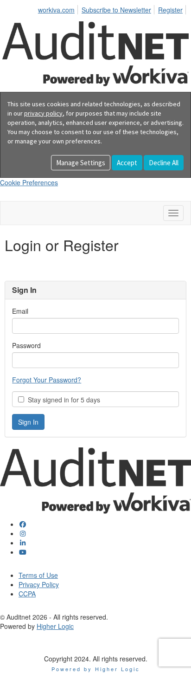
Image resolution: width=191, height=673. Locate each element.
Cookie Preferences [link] (29, 182)
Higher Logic (55, 626)
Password (26, 345)
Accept (127, 162)
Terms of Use (38, 575)
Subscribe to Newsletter (116, 9)
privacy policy (43, 113)
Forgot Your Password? (46, 379)
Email (20, 311)
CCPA (27, 593)
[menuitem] (59, 8)
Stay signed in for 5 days (62, 399)
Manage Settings (80, 162)
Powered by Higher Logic (95, 669)
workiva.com (56, 9)
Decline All (163, 162)
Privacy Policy (39, 584)
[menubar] (113, 8)
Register (170, 9)
